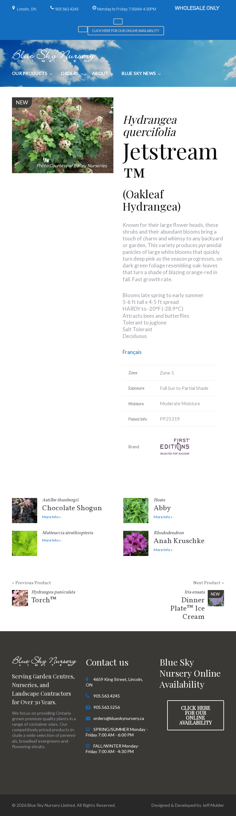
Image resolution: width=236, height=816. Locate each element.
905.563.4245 (66, 9)
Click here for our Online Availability (125, 31)
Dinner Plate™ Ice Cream (187, 606)
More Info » (51, 517)
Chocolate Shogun (72, 506)
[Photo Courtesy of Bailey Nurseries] (62, 135)
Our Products (29, 73)
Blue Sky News (139, 73)
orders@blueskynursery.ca (118, 718)
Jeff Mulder (213, 805)
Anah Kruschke (179, 538)
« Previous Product (31, 583)
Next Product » (208, 583)
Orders (70, 73)
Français (132, 352)
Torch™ (53, 598)
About (100, 73)
